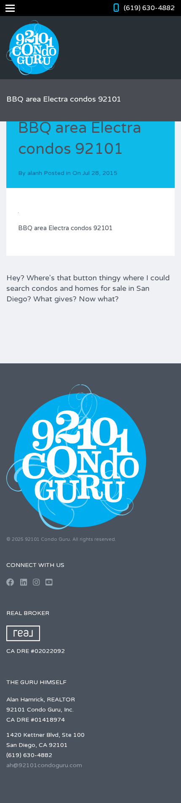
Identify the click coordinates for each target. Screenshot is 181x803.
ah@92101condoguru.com (44, 765)
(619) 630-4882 (149, 8)
